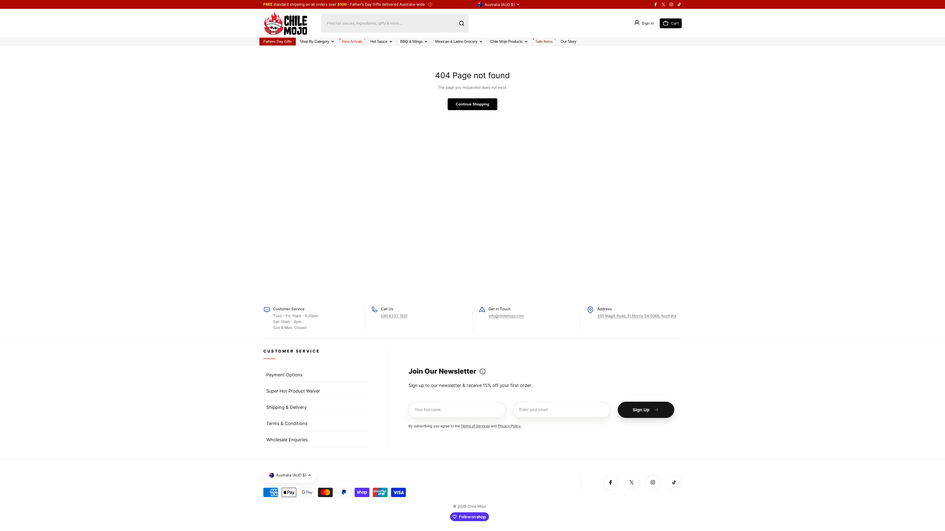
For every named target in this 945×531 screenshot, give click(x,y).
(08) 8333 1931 (394, 315)
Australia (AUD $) (500, 4)
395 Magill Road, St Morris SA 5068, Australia (636, 315)
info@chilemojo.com (506, 315)
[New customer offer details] (482, 371)
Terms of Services (475, 426)
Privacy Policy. (509, 426)
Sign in (648, 23)
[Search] (462, 23)
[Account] (637, 23)
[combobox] (395, 23)
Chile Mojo (476, 506)
